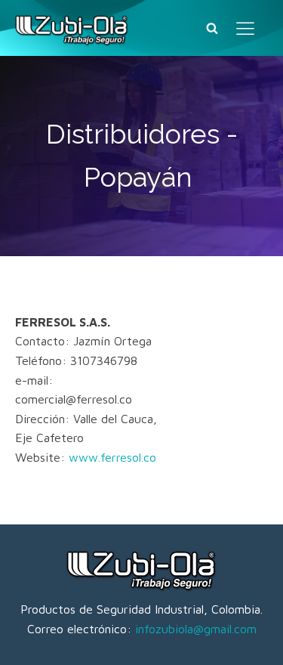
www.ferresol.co (112, 457)
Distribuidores (133, 134)
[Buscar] (212, 28)
